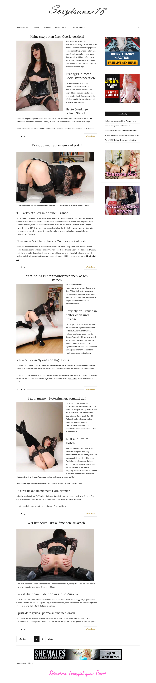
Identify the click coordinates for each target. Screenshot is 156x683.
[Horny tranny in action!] (122, 51)
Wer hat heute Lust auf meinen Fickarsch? (56, 523)
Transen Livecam (60, 27)
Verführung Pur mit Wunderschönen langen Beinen (57, 278)
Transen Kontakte (63, 128)
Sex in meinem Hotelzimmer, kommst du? (57, 398)
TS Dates (73, 378)
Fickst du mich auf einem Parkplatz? (57, 145)
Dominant (47, 27)
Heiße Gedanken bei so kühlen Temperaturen (120, 121)
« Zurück (22, 639)
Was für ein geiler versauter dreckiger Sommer (121, 131)
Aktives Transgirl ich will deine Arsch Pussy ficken (122, 135)
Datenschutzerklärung (24, 663)
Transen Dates (81, 128)
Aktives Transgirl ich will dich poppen (117, 126)
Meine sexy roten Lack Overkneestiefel (57, 36)
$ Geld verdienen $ (77, 27)
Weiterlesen (90, 136)
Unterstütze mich (22, 27)
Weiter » (51, 639)
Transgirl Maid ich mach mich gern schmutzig (120, 140)
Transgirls (36, 27)
